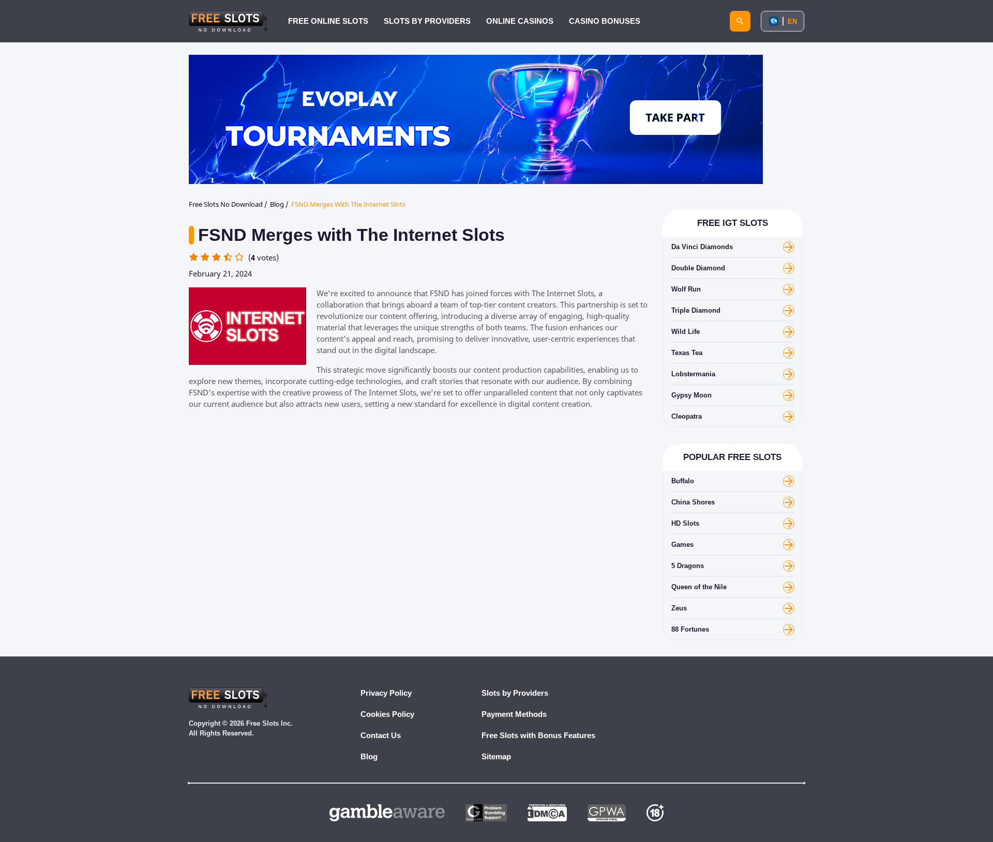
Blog (369, 756)
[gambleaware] (387, 812)
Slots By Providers (427, 21)
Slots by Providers (515, 692)
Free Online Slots (328, 21)
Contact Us (380, 735)
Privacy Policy (386, 692)
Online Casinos (519, 21)
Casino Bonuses (604, 21)
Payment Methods (514, 714)
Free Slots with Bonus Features (538, 735)
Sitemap (496, 756)
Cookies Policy (387, 714)
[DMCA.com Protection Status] (547, 812)
